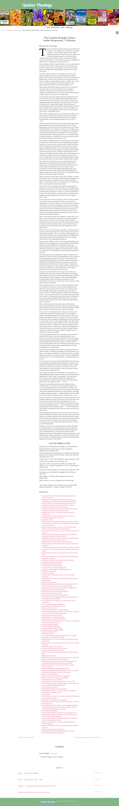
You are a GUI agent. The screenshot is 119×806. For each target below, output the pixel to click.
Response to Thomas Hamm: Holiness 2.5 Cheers (55, 659)
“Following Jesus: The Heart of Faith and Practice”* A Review (58, 516)
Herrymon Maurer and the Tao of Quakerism (54, 619)
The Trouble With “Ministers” (50, 710)
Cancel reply (53, 753)
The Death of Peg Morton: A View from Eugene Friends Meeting (59, 690)
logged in (50, 757)
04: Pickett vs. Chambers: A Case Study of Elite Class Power (58, 560)
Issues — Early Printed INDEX (28, 773)
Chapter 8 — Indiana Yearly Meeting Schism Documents (37, 786)
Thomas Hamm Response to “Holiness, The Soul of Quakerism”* (59, 712)
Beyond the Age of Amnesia (49, 582)
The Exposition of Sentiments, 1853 (51, 692)
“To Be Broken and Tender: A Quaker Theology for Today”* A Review (61, 547)
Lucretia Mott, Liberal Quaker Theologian (53, 637)
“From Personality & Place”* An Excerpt (53, 518)
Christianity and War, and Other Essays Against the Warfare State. (59, 587)
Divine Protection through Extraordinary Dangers (55, 591)
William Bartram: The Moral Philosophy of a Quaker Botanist (58, 731)
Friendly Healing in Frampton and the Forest (54, 606)
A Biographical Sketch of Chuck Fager (52, 562)
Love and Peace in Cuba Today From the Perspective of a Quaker (59, 635)
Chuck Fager (17, 30)
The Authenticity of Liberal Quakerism (52, 679)
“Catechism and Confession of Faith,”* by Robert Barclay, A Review (60, 508)
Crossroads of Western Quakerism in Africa (53, 589)
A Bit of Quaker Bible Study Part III (51, 563)
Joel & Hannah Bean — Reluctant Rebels (53, 630)
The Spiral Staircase (47, 703)
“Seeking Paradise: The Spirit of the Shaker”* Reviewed (57, 541)
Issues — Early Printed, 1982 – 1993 (30, 779)
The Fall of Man (46, 694)
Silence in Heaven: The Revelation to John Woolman (56, 675)
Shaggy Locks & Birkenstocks (50, 674)
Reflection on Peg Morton (49, 655)
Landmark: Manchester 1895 (49, 631)
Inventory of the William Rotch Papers (52, 628)
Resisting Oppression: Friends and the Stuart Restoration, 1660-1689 (60, 657)
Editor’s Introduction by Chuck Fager (52, 593)
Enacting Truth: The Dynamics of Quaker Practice (55, 595)
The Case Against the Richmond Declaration (53, 685)
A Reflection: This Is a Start (49, 571)
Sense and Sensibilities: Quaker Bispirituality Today (56, 668)
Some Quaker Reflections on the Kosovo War (87, 737)
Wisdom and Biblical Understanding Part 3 (53, 732)
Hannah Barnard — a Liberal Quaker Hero (53, 617)
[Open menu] (96, 5)
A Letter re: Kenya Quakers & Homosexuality (54, 567)
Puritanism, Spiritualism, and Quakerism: (53, 650)
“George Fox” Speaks (47, 519)
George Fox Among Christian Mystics (52, 615)
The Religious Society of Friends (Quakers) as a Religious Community (60, 701)
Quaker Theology (37, 5)
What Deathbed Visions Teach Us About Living (33, 792)
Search (117, 32)
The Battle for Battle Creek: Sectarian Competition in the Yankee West (60, 683)
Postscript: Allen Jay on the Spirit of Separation (54, 648)
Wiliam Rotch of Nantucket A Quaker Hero (53, 729)
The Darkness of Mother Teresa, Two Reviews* (54, 688)
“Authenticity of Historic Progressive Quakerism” (55, 507)
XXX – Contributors (7, 30)
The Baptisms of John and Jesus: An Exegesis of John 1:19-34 (58, 681)
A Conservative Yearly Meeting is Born (52, 565)
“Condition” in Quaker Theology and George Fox (55, 510)
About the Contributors (48, 573)
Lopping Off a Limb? (47, 633)
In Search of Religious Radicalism (51, 626)
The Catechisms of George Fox (50, 687)
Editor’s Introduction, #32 (27, 737)
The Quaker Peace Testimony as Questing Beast (54, 699)
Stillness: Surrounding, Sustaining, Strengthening (55, 677)
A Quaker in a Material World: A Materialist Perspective (57, 569)
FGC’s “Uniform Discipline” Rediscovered (53, 604)
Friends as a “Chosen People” (50, 608)
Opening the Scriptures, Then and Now (52, 646)
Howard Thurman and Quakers (50, 624)
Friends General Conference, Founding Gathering (55, 609)
